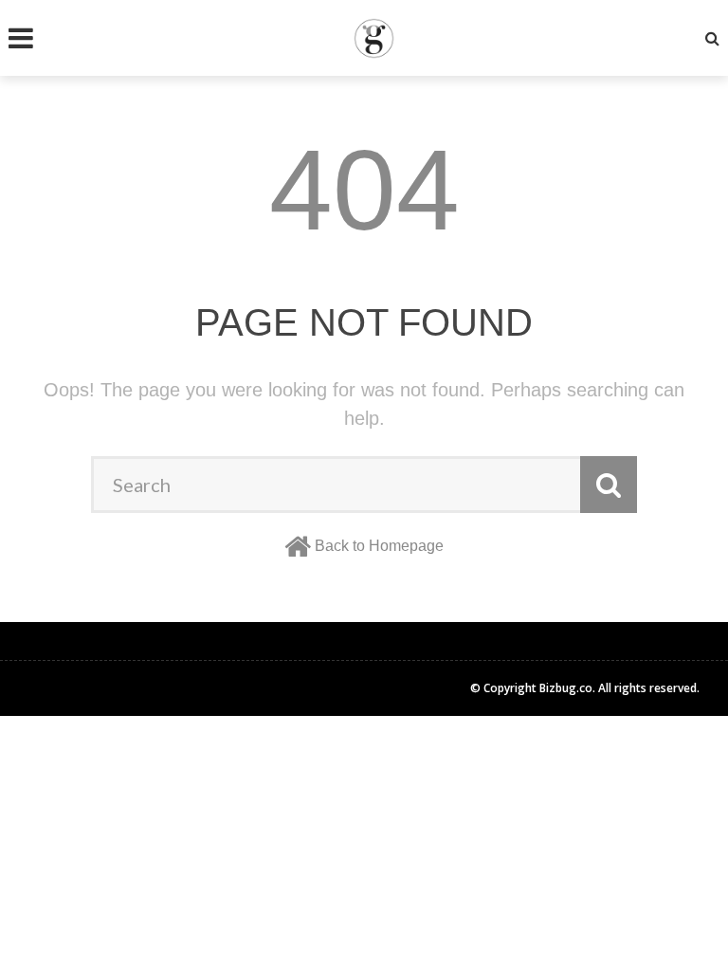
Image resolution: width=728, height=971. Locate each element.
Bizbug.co (565, 688)
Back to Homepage (379, 546)
